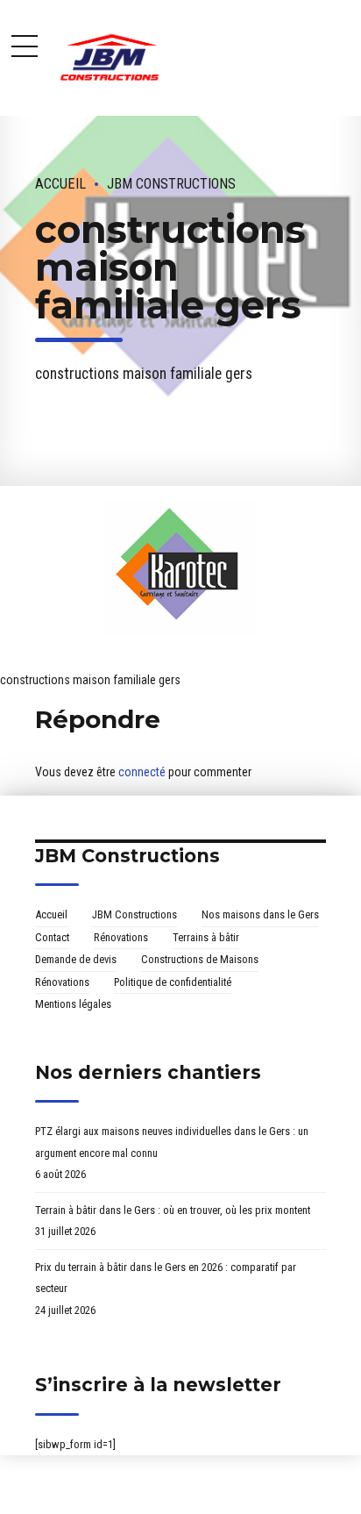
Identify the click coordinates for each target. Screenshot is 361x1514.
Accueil (60, 183)
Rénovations (121, 937)
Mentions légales (73, 1004)
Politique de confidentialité (172, 982)
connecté (142, 772)
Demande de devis (76, 959)
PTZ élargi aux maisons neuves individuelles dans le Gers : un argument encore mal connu (171, 1142)
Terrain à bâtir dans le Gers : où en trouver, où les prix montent (172, 1210)
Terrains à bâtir (206, 937)
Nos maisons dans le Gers (260, 914)
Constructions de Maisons (199, 959)
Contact (52, 937)
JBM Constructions (171, 183)
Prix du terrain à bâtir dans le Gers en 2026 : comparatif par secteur (165, 1278)
